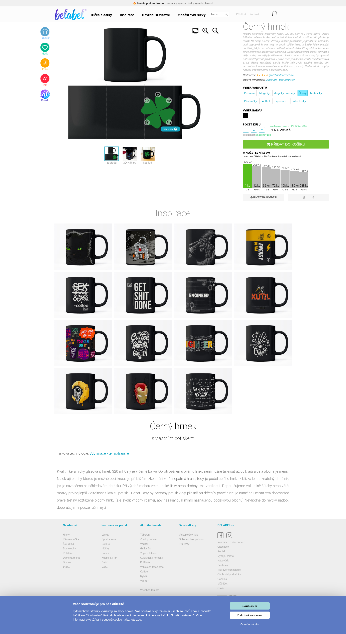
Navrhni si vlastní (156, 14)
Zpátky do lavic (149, 539)
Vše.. (105, 566)
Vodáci (144, 543)
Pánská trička (71, 539)
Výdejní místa (225, 555)
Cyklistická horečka (151, 557)
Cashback (223, 546)
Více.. (66, 566)
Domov (67, 562)
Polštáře (67, 553)
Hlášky (106, 548)
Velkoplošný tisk (188, 534)
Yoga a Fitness (149, 553)
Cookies (222, 578)
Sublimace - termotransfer (280, 80)
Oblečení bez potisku (191, 539)
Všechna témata (149, 590)
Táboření (145, 534)
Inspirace (127, 14)
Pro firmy (184, 543)
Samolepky (69, 548)
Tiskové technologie (229, 569)
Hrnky (66, 534)
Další (105, 562)
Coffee (144, 571)
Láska (105, 534)
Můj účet (222, 583)
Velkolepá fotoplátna (152, 566)
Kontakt (254, 14)
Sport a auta (109, 539)
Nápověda (223, 560)
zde (138, 619)
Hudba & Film (109, 557)
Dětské (106, 543)
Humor (105, 553)
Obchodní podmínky (229, 574)
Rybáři (144, 576)
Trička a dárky (101, 14)
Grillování (145, 548)
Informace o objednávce (231, 542)
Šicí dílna (68, 543)
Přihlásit (241, 14)
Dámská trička (71, 557)
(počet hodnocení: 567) (281, 75)
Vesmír (144, 580)
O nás (220, 588)
